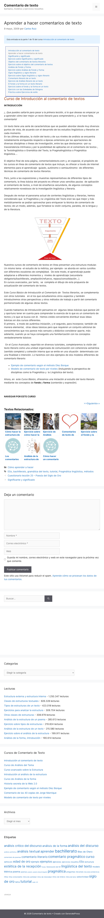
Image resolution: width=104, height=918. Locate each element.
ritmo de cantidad (30, 877)
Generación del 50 (53, 867)
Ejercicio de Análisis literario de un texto (25, 81)
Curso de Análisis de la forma (20, 779)
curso (90, 857)
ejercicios (57, 862)
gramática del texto (37, 471)
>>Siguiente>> (92, 403)
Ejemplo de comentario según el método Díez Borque (40, 365)
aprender (47, 851)
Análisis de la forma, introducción (22, 738)
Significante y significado (19, 56)
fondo (44, 867)
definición (8, 862)
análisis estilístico (10, 852)
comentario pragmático (66, 857)
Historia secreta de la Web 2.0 (20, 783)
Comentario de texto (21, 5)
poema (16, 871)
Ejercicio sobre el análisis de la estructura (26, 733)
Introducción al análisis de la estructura (25, 774)
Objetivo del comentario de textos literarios (27, 62)
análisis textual (28, 851)
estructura (89, 862)
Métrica (8, 871)
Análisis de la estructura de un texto (23, 728)
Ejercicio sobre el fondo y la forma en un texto (28, 86)
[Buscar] (48, 598)
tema (17, 882)
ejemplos (46, 861)
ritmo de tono (71, 877)
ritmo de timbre (58, 877)
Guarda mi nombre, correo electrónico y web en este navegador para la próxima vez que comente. (53, 559)
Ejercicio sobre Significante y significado (25, 59)
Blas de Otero (85, 851)
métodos (89, 471)
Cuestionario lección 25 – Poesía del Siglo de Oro (34, 475)
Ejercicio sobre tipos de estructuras (23, 724)
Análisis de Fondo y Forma (19, 67)
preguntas (70, 872)
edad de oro (21, 861)
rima (6, 877)
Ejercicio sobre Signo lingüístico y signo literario (28, 75)
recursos (79, 872)
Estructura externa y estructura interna (25, 696)
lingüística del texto (76, 866)
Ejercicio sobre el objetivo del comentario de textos (30, 64)
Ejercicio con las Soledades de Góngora (25, 89)
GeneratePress (72, 913)
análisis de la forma (54, 845)
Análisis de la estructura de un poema (24, 719)
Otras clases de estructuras (19, 715)
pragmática (57, 871)
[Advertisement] (52, 632)
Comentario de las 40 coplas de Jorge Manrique (30, 792)
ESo (10, 471)
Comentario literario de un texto (22, 78)
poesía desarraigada (40, 872)
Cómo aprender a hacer (20, 467)
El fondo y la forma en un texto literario (25, 84)
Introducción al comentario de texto (58, 39)
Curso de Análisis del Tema (19, 765)
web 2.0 (35, 882)
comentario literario (35, 856)
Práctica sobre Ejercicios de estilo (23, 92)
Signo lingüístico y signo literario (22, 73)
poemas (24, 872)
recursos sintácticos (91, 872)
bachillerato (19, 471)
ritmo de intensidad (44, 877)
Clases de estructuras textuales (21, 701)
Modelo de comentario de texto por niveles (34, 368)
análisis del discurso (83, 846)
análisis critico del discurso (23, 845)
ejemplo (35, 861)
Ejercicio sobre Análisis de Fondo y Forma (26, 70)
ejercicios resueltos (70, 862)
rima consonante (15, 877)
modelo (96, 867)
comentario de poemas (12, 857)
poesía (30, 872)
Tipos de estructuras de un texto (22, 705)
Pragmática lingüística (71, 471)
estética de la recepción (22, 866)
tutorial (53, 471)
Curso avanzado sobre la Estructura (23, 769)
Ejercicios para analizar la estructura (23, 710)
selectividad (82, 876)
